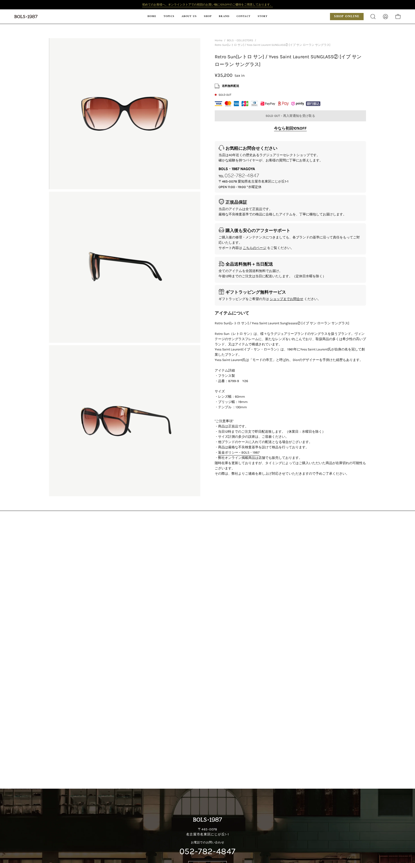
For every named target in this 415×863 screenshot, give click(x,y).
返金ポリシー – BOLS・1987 (239, 452)
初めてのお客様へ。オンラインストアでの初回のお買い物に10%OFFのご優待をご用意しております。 (207, 4)
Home (218, 40)
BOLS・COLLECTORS (240, 40)
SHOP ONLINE (346, 16)
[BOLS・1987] (26, 16)
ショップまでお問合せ (286, 299)
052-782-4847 (242, 175)
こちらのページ (254, 248)
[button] (207, 16)
